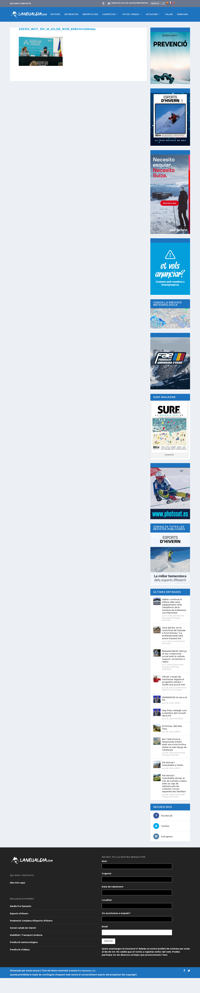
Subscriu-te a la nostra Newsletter (129, 3)
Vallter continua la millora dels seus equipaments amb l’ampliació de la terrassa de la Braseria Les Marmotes (174, 606)
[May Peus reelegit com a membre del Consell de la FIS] (157, 712)
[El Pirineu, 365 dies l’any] (157, 728)
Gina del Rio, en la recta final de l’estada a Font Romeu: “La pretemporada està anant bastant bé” (174, 633)
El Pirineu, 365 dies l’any (172, 727)
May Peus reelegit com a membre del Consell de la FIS (174, 713)
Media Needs (33, 970)
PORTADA (166, 669)
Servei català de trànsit (23, 928)
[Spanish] (167, 2)
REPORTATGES (90, 14)
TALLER (169, 14)
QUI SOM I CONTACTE (20, 3)
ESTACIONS (152, 14)
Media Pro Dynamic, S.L (83, 970)
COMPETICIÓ (108, 14)
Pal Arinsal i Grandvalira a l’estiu (172, 763)
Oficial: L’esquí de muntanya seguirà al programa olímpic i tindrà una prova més (173, 680)
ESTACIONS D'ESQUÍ (171, 618)
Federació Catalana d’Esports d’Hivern (31, 920)
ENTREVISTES (71, 14)
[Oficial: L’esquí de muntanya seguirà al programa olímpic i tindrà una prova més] (157, 678)
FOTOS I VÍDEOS (130, 14)
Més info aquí (17, 882)
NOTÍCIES (55, 14)
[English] (173, 2)
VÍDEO (178, 703)
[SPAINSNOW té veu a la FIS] (157, 699)
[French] (170, 2)
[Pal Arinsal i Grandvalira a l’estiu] (157, 764)
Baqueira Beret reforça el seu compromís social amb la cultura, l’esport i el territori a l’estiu (174, 656)
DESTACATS (178, 616)
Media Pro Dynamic (20, 906)
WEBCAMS (182, 14)
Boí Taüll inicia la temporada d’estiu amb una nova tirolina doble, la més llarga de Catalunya (174, 744)
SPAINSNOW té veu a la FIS (174, 698)
